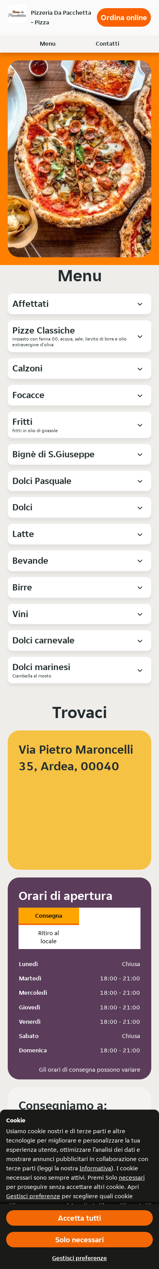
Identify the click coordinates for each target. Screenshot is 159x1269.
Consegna (48, 916)
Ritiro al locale (48, 937)
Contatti (107, 43)
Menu (48, 43)
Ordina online (124, 17)
